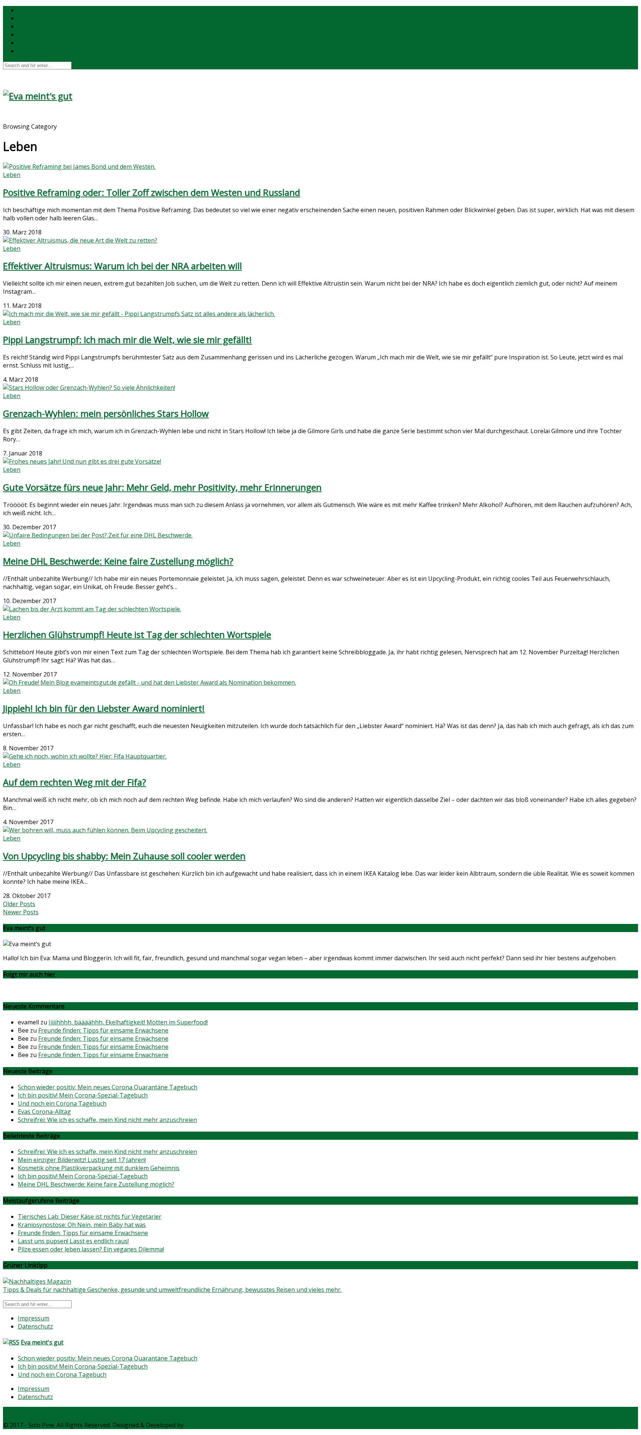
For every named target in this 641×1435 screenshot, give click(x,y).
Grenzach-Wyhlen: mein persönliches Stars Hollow (106, 413)
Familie (27, 18)
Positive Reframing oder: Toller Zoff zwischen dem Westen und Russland (151, 192)
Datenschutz (35, 1326)
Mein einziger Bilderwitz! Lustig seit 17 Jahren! (82, 1160)
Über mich (32, 51)
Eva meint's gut (42, 1342)
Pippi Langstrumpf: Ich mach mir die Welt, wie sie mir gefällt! (127, 339)
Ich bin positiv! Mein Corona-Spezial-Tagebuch (83, 1095)
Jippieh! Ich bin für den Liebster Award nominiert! (104, 708)
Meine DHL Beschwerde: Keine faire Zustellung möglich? (118, 561)
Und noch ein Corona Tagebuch (62, 1103)
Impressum (33, 1318)
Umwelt (28, 34)
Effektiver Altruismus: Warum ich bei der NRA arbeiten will (122, 266)
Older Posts (19, 904)
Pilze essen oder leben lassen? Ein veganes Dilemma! (91, 1249)
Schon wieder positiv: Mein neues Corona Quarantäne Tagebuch (107, 1087)
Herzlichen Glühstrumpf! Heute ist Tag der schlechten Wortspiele (137, 634)
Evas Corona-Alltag (44, 1111)
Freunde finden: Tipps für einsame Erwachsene (103, 1030)
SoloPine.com (203, 1425)
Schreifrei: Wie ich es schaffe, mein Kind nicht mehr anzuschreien (107, 1120)
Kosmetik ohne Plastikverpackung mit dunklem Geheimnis (99, 1168)
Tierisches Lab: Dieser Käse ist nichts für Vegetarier (89, 1216)
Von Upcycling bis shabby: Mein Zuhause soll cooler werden (124, 856)
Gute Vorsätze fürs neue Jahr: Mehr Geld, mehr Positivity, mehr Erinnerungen (162, 487)
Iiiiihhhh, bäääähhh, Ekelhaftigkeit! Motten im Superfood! (128, 1022)
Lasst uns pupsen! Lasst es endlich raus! (73, 1241)
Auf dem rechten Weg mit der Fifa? (74, 782)
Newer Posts (21, 912)
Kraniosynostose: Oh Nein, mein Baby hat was (82, 1225)
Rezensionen (36, 43)
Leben (26, 26)
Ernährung (33, 10)
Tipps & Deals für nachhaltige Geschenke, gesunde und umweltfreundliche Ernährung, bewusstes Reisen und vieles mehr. (172, 1290)
